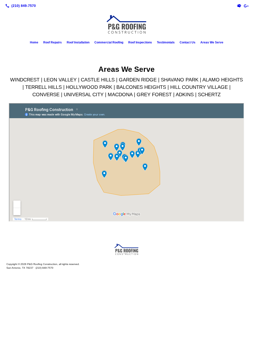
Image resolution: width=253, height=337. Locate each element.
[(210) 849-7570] (19, 5)
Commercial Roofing (108, 42)
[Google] (246, 5)
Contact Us (187, 42)
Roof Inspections (140, 42)
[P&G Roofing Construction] (126, 249)
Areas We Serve (211, 42)
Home (34, 42)
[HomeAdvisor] (239, 5)
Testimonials (166, 42)
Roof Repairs (52, 42)
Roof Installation (78, 42)
